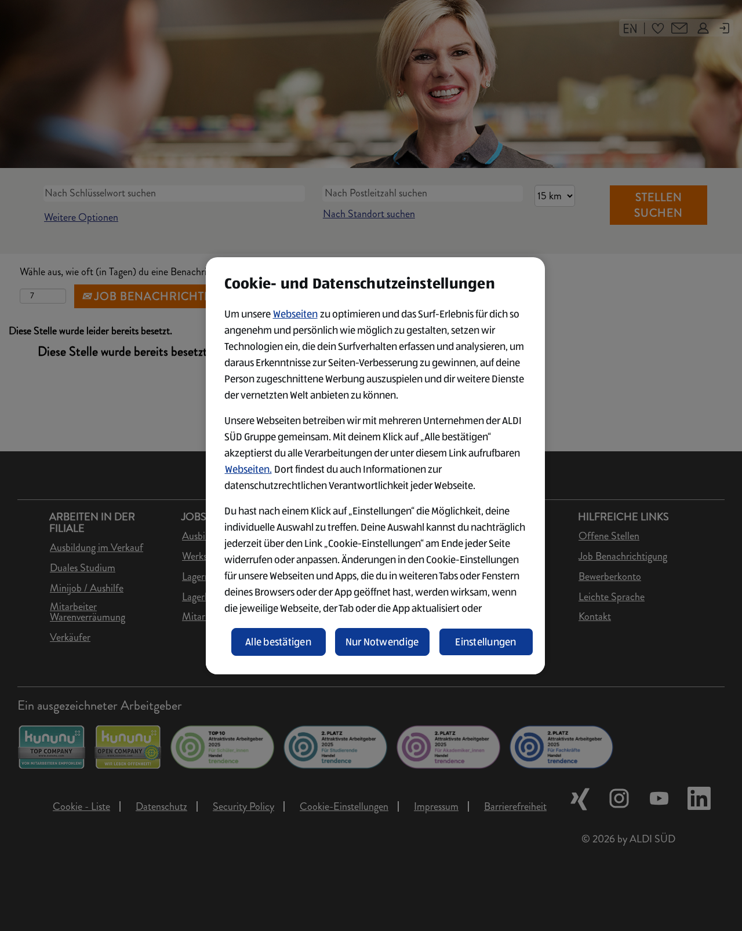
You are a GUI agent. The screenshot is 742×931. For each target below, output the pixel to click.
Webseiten (295, 314)
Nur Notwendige (382, 641)
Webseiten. (248, 469)
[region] (375, 465)
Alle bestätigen (278, 641)
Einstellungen (486, 641)
